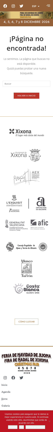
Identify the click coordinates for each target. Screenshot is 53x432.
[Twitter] (21, 6)
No (21, 427)
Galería (5, 405)
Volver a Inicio (27, 95)
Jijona (4, 399)
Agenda (5, 392)
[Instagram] (13, 6)
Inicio (4, 385)
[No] (49, 421)
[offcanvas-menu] (48, 5)
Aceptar (12, 427)
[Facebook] (5, 6)
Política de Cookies (35, 427)
